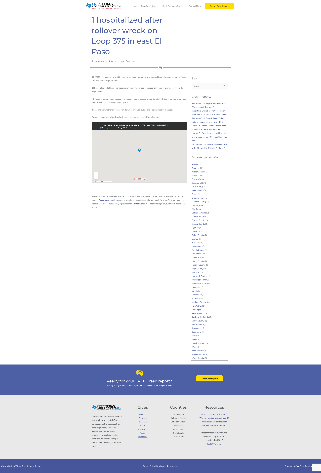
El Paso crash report (105, 200)
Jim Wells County (199, 283)
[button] (219, 6)
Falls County (197, 246)
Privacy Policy (149, 466)
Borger (195, 194)
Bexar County (198, 190)
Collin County (198, 216)
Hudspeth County (199, 276)
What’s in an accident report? (214, 421)
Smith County (198, 324)
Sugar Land (196, 332)
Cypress (195, 227)
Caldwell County (199, 201)
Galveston (196, 257)
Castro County (198, 205)
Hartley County (198, 265)
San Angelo (196, 309)
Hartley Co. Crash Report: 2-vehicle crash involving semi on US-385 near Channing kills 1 (209, 137)
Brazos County (198, 198)
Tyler (194, 339)
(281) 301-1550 (214, 444)
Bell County (197, 186)
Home (134, 6)
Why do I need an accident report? (214, 418)
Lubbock (195, 294)
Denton (195, 239)
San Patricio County (200, 317)
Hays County (197, 268)
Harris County (198, 261)
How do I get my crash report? (214, 414)
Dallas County (198, 235)
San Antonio (197, 313)
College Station (198, 212)
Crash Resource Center (172, 6)
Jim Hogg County (199, 279)
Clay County (197, 209)
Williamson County (200, 354)
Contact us (137, 203)
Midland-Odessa (199, 302)
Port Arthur (197, 306)
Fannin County (198, 250)
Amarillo (195, 168)
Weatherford (197, 350)
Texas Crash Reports (149, 6)
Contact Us (194, 6)
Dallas (194, 231)
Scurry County (198, 320)
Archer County (198, 171)
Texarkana (196, 335)
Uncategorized (198, 343)
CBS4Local (121, 77)
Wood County (198, 358)
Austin (194, 175)
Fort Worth (197, 253)
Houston (195, 272)
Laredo (195, 291)
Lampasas (196, 287)
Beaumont (196, 183)
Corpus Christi (198, 220)
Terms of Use (172, 466)
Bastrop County (199, 179)
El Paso (195, 242)
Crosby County (198, 224)
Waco (194, 347)
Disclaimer (161, 466)
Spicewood (196, 328)
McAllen (195, 298)
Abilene (195, 164)
